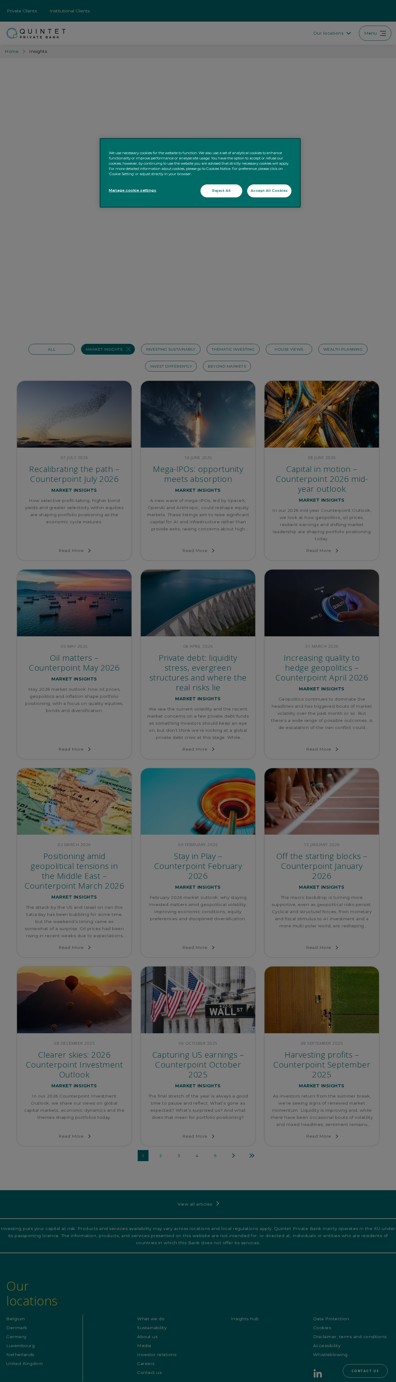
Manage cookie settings (133, 190)
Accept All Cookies (269, 191)
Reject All (221, 191)
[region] (200, 173)
